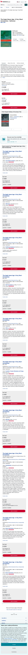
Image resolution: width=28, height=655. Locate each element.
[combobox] (16, 5)
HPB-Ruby (8, 419)
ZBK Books (8, 203)
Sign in (22, 1)
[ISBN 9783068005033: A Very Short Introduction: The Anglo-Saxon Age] (5, 126)
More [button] (4, 77)
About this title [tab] (11, 63)
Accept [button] (14, 644)
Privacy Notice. (6, 642)
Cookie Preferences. (8, 638)
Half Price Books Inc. (10, 284)
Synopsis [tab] (4, 63)
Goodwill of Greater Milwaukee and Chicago (14, 371)
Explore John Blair (11, 141)
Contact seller (5, 172)
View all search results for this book (14, 609)
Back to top (14, 614)
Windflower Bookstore (10, 247)
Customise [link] (14, 651)
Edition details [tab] (20, 63)
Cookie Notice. (14, 639)
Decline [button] (14, 648)
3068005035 (16, 116)
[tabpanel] (13, 71)
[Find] (26, 5)
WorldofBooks (8, 465)
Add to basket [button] (14, 93)
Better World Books (10, 528)
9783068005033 (13, 118)
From (15, 40)
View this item (4, 85)
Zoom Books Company (10, 160)
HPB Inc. (7, 328)
